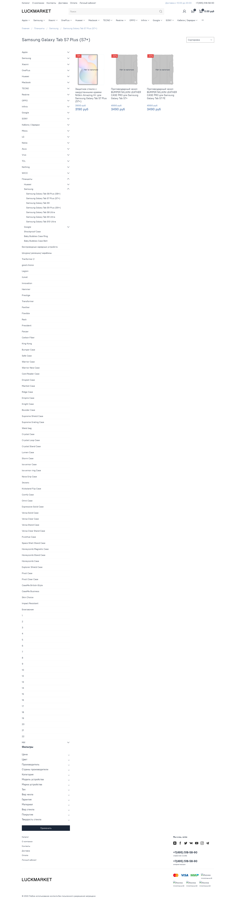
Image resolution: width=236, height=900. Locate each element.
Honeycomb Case (30, 561)
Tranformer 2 (28, 259)
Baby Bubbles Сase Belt (36, 240)
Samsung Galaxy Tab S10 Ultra (41, 221)
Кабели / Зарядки (186, 20)
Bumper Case (28, 349)
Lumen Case (28, 452)
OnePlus (65, 20)
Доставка (63, 3)
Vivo (24, 154)
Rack (24, 319)
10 (23, 670)
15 (23, 694)
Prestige (26, 295)
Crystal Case (28, 434)
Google (156, 20)
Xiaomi (51, 20)
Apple (25, 20)
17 (23, 706)
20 (23, 724)
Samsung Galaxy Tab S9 (38, 203)
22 (23, 736)
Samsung (38, 20)
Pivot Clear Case (30, 579)
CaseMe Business (30, 591)
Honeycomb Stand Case (33, 555)
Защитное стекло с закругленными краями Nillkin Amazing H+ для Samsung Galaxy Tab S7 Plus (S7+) (91, 95)
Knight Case (28, 404)
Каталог (26, 3)
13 (23, 682)
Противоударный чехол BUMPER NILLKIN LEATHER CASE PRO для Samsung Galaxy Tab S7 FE (162, 93)
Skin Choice (27, 597)
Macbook (92, 20)
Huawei (79, 20)
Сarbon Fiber (28, 337)
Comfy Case (28, 494)
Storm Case (27, 458)
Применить (45, 828)
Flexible (26, 313)
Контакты (51, 3)
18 (23, 712)
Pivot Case (27, 573)
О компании (38, 3)
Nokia (24, 142)
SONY (169, 20)
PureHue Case (29, 536)
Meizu (25, 130)
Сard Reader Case (30, 373)
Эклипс (25, 482)
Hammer (26, 289)
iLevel (25, 277)
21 (23, 730)
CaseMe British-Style (32, 585)
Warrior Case (28, 361)
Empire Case (28, 398)
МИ (23, 742)
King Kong (27, 343)
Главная (25, 28)
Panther (26, 307)
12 (23, 676)
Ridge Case (27, 392)
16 (23, 700)
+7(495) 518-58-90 (205, 3)
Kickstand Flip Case (31, 488)
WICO (25, 173)
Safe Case (27, 355)
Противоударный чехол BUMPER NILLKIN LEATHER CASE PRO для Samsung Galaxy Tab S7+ (126, 93)
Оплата (73, 3)
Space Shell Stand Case (33, 543)
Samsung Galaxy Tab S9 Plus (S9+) (43, 207)
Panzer (25, 331)
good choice (28, 265)
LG (23, 136)
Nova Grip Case (29, 476)
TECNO (106, 20)
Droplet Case (28, 379)
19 (23, 718)
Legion (25, 271)
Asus (24, 148)
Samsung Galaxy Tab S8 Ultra (40, 212)
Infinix (144, 20)
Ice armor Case (29, 464)
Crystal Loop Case (31, 440)
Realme (119, 20)
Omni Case (27, 500)
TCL (24, 161)
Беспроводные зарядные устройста (39, 246)
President (26, 325)
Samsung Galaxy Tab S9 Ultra (40, 216)
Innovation (27, 283)
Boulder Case (28, 410)
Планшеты (39, 28)
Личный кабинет (88, 3)
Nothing (26, 167)
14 (23, 688)
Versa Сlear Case (30, 518)
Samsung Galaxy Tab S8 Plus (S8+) (43, 193)
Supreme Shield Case (32, 416)
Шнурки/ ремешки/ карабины (37, 253)
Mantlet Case (28, 386)
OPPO (132, 20)
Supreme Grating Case (33, 422)
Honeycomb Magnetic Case (35, 549)
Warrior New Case (31, 367)
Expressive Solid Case (33, 506)
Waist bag (27, 428)
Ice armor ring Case (31, 470)
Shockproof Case (32, 231)
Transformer (28, 301)
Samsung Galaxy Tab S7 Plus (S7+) (43, 198)
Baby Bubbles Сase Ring (36, 236)
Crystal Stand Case (31, 446)
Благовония (28, 609)
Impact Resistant (30, 603)
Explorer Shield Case (32, 567)
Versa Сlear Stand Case (33, 530)
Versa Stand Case (30, 524)
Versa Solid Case (30, 512)
